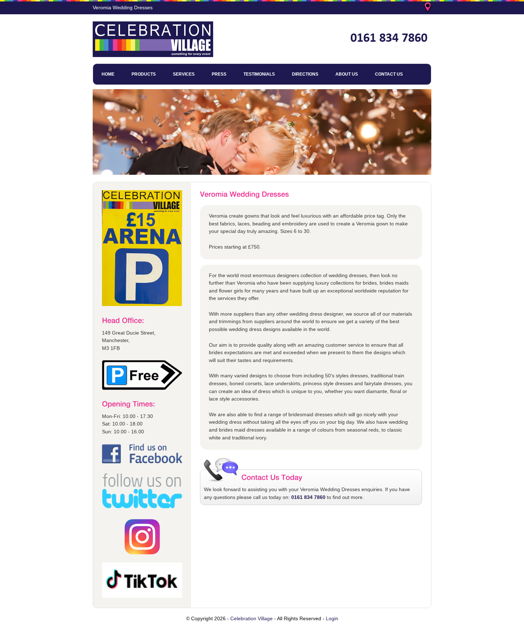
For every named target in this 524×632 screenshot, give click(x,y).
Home (108, 74)
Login (332, 618)
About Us (346, 74)
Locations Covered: (428, 8)
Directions (305, 74)
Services (184, 74)
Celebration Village (251, 618)
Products (144, 74)
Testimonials (259, 74)
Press (219, 74)
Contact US (389, 74)
